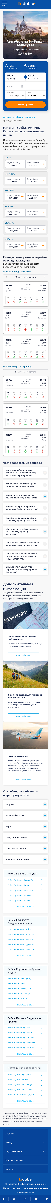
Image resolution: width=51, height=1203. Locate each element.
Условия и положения (36, 1188)
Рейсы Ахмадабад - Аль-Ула (21, 1032)
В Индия (29, 117)
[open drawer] (5, 3)
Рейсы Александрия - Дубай (21, 1094)
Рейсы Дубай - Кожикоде (20, 1084)
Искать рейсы (25, 104)
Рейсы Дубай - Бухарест (19, 1074)
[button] (25, 472)
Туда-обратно (13, 67)
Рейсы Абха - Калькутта (19, 988)
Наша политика (11, 1188)
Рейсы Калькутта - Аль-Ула (21, 934)
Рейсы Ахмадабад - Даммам (21, 1042)
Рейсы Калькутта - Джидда (21, 949)
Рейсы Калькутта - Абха (19, 929)
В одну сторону (32, 67)
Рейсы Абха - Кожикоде (19, 993)
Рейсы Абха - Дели (17, 983)
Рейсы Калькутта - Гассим (20, 939)
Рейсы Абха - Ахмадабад (20, 978)
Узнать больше (23, 655)
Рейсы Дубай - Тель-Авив (20, 1089)
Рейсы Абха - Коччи (17, 998)
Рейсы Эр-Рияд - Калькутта (21, 890)
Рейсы (18, 117)
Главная (7, 117)
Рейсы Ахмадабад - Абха (20, 1027)
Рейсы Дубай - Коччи (18, 1079)
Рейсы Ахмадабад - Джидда (21, 1047)
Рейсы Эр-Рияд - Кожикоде (21, 895)
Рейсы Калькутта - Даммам (21, 944)
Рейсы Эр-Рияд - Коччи (19, 900)
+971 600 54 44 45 (25, 1192)
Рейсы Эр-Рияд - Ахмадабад (21, 880)
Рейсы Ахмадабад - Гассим (21, 1037)
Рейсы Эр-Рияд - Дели (18, 885)
